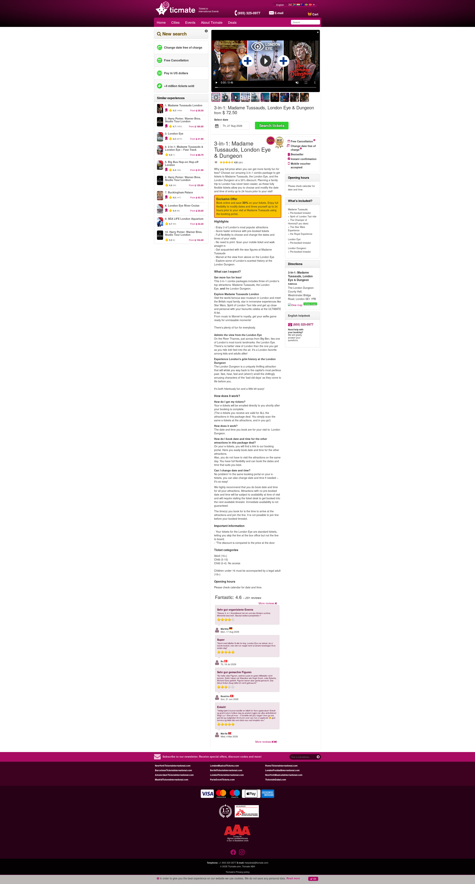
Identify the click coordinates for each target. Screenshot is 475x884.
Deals (232, 22)
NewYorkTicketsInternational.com (173, 765)
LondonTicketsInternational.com (227, 775)
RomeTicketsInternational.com (281, 765)
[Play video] (265, 61)
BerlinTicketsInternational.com (226, 770)
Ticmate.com (234, 866)
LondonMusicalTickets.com (224, 765)
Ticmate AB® (248, 866)
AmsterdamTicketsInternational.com (174, 775)
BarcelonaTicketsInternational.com (173, 770)
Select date (221, 119)
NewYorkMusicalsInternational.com (283, 775)
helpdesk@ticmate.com (256, 862)
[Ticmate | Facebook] (233, 852)
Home (161, 22)
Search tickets (271, 125)
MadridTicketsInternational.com (171, 779)
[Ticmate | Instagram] (242, 852)
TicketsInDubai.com (275, 779)
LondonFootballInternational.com (282, 770)
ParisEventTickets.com (222, 779)
